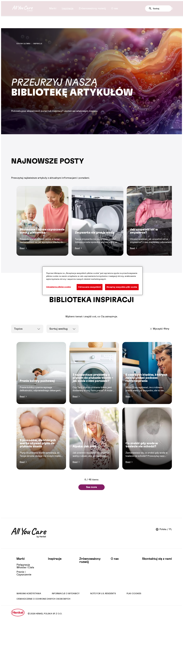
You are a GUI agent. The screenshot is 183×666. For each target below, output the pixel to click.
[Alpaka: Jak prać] (94, 438)
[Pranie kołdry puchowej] (41, 373)
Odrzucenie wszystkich (89, 287)
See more (91, 487)
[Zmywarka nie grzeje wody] (98, 221)
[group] (91, 221)
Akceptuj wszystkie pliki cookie (122, 287)
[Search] (151, 8)
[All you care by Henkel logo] (22, 8)
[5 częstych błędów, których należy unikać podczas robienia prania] (147, 373)
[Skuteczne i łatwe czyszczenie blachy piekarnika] (42, 221)
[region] (92, 280)
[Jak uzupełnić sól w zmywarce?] (153, 221)
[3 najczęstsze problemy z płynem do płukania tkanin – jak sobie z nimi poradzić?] (94, 373)
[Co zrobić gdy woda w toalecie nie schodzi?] (147, 438)
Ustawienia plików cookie (58, 287)
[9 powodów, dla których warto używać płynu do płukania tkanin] (41, 438)
